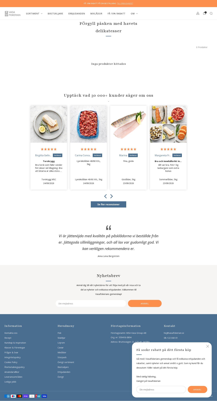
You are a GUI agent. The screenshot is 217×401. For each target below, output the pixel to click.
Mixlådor (96, 13)
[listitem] (108, 3)
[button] (106, 196)
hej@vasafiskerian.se (174, 332)
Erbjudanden (76, 13)
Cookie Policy (10, 362)
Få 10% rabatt (116, 13)
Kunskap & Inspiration (15, 342)
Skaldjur (61, 337)
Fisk (59, 332)
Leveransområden (13, 376)
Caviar (61, 347)
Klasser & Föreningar (14, 347)
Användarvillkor (11, 371)
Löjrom (61, 342)
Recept (7, 337)
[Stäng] (208, 346)
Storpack (62, 357)
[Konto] (197, 13)
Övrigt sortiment (66, 362)
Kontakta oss (10, 332)
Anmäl (197, 389)
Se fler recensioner (108, 204)
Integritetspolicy (12, 357)
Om (133, 13)
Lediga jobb (10, 381)
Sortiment (32, 13)
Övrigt (61, 376)
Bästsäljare (55, 13)
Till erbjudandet (125, 3)
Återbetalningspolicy (14, 367)
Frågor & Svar (11, 352)
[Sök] (211, 13)
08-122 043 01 (171, 337)
